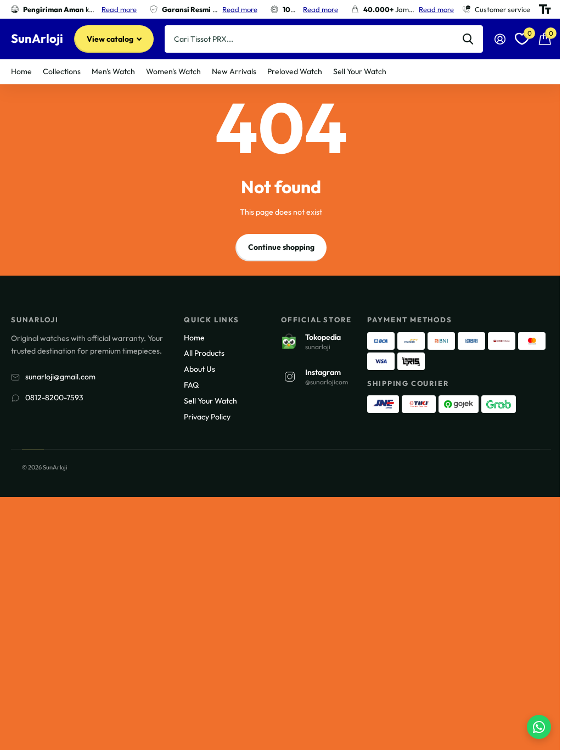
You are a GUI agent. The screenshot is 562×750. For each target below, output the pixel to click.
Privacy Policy (207, 417)
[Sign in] (499, 39)
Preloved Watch (294, 71)
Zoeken (468, 39)
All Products (204, 353)
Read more (119, 9)
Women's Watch (173, 71)
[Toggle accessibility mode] (545, 9)
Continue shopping (281, 247)
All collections (62, 71)
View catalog (111, 39)
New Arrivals (234, 71)
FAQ (191, 385)
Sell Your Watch (359, 71)
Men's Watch (113, 71)
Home (21, 71)
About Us (199, 369)
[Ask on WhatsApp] (539, 727)
